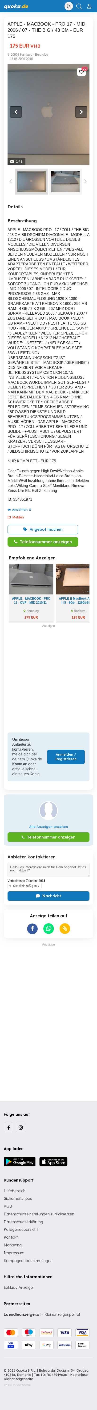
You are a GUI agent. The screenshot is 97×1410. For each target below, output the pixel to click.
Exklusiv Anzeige (18, 1287)
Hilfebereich (14, 1190)
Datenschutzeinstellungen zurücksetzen (39, 1214)
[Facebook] (8, 1127)
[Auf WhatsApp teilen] (48, 928)
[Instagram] (20, 1127)
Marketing (13, 1245)
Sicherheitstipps (18, 1198)
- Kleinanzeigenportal (42, 1314)
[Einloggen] (89, 4)
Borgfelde (41, 54)
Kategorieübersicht (21, 1229)
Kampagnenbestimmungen (28, 1260)
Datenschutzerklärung (23, 1221)
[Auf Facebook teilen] (32, 929)
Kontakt (11, 1237)
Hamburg (26, 54)
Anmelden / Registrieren (66, 756)
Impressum (14, 1252)
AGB (8, 1206)
